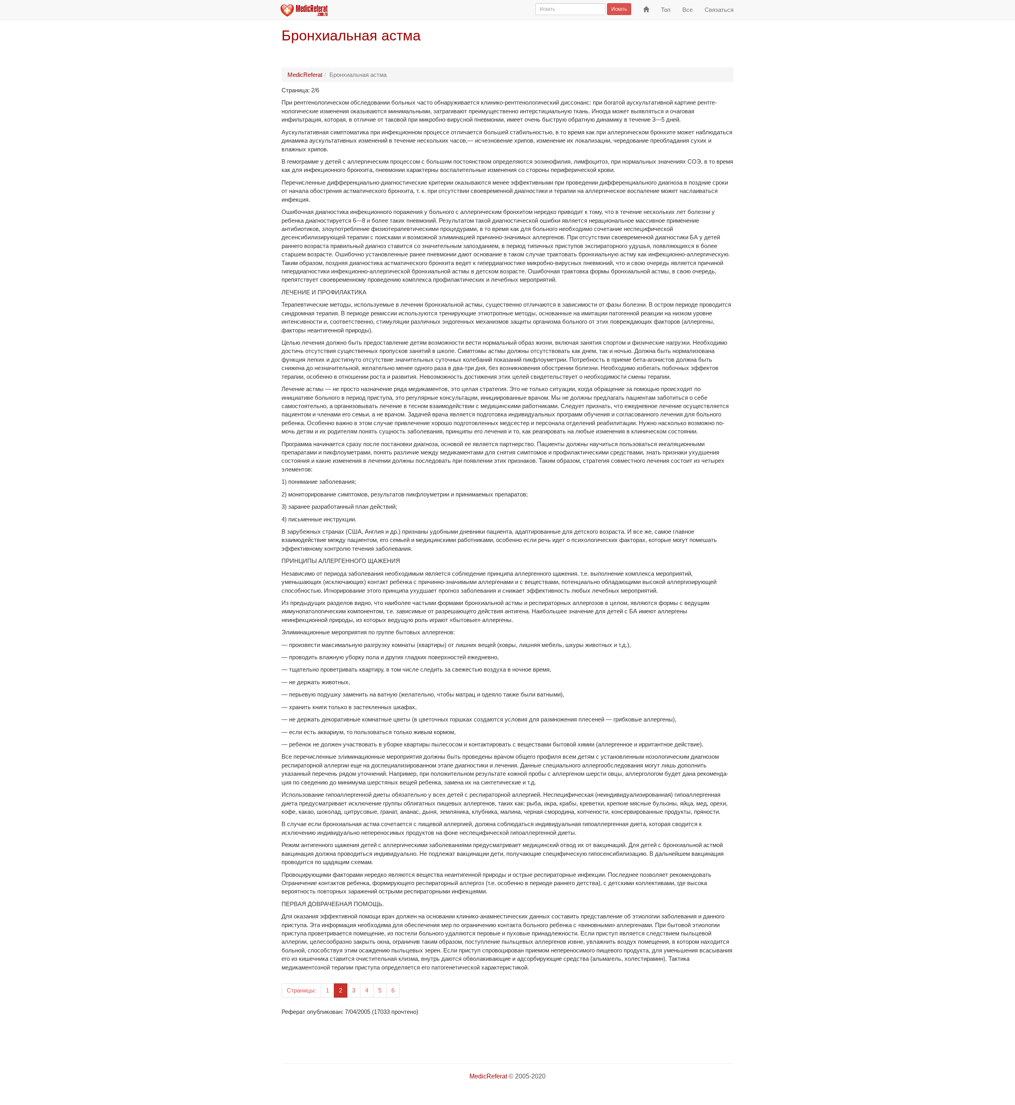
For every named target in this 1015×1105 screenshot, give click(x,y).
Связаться (719, 9)
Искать (619, 9)
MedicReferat (304, 74)
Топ (665, 9)
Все (687, 9)
